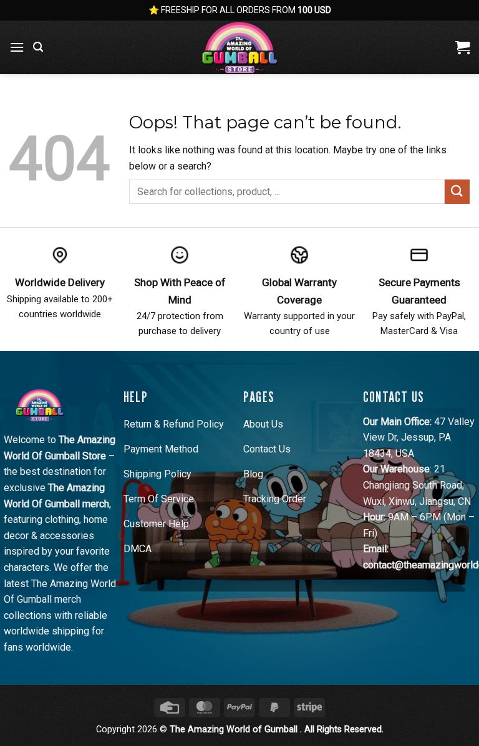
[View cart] (462, 47)
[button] (16, 47)
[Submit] (457, 191)
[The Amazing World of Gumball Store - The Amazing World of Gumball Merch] (239, 47)
